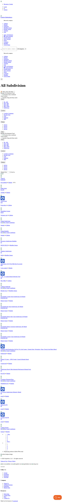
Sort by (13, 172)
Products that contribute (10, 94)
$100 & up (6, 107)
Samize (2, 431)
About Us (6, 483)
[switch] (14, 91)
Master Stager (4, 300)
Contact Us (6, 498)
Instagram (6, 475)
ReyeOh (3, 373)
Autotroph (15, 501)
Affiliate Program (8, 485)
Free (5, 32)
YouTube (6, 477)
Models (10, 182)
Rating (2, 122)
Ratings (3, 162)
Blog (5, 497)
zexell (2, 396)
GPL (5, 116)
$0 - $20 (6, 102)
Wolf (2, 255)
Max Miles (3, 280)
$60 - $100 (6, 106)
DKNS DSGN (4, 245)
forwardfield (4, 182)
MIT (5, 119)
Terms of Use (4, 461)
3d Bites (3, 192)
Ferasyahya (3, 205)
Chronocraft (4, 363)
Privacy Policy (12, 461)
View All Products (8, 35)
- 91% (13, 182)
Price (2, 99)
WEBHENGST (5, 383)
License (3, 110)
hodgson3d (3, 353)
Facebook (6, 474)
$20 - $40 (6, 103)
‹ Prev (8, 434)
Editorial (6, 117)
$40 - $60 (6, 105)
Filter (2, 132)
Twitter (5, 473)
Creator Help (7, 495)
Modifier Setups (14, 245)
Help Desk (6, 494)
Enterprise (6, 486)
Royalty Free (7, 115)
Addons (10, 205)
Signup (5, 9)
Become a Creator (8, 4)
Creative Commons (8, 113)
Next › (8, 441)
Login (5, 7)
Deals (5, 40)
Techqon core (4, 215)
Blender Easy (4, 290)
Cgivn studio (4, 268)
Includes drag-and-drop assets (10, 97)
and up (5, 124)
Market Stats (7, 487)
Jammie (2, 225)
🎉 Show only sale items (7, 91)
